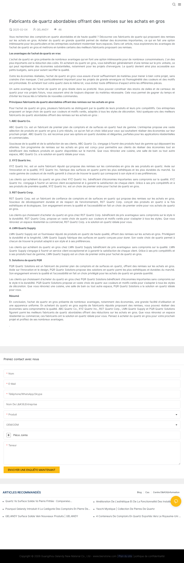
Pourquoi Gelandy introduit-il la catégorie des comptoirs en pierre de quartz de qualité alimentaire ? (48, 508)
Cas (147, 492)
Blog (139, 492)
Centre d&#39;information (166, 492)
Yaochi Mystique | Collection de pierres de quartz (125, 508)
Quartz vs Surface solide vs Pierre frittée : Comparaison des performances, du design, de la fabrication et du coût (39, 501)
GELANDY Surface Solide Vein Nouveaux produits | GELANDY (41, 516)
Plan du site (125, 556)
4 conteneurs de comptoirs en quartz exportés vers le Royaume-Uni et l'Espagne (138, 516)
